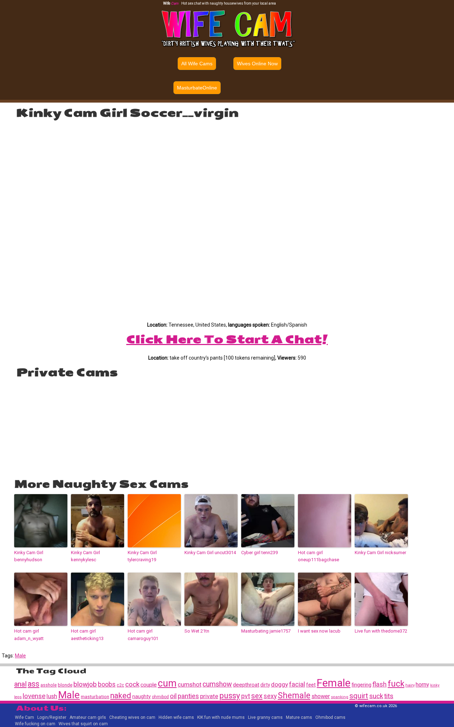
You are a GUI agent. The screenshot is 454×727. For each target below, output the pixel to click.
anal (20, 684)
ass (33, 683)
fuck (396, 684)
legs (18, 697)
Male (20, 655)
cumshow (217, 684)
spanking (339, 697)
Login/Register (51, 717)
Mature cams (299, 717)
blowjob (85, 684)
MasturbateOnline (197, 88)
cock (132, 684)
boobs (107, 684)
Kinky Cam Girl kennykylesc (85, 556)
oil (173, 696)
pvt (245, 696)
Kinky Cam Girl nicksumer (380, 552)
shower (320, 696)
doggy (279, 684)
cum (167, 683)
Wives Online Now (257, 63)
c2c (120, 685)
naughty (141, 696)
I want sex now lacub (319, 631)
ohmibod (160, 696)
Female (333, 683)
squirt (358, 696)
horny (422, 684)
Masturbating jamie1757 (265, 631)
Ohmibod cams (330, 717)
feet (311, 685)
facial (297, 684)
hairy (410, 685)
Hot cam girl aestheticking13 (87, 634)
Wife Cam (24, 717)
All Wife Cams (196, 63)
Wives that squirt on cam (83, 723)
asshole (48, 685)
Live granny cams (265, 717)
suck (376, 696)
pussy (229, 695)
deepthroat (246, 685)
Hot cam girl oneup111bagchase (318, 556)
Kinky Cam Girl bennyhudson (28, 556)
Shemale (294, 695)
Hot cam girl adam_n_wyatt (29, 634)
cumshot (189, 684)
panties (188, 696)
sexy (270, 696)
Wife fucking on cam (35, 723)
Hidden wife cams (176, 717)
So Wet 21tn (196, 631)
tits (388, 696)
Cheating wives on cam (132, 717)
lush (51, 696)
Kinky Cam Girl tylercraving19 (142, 556)
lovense (34, 696)
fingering (361, 685)
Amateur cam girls (88, 717)
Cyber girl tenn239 (259, 552)
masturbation (95, 696)
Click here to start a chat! (227, 339)
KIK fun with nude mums (221, 717)
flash (379, 684)
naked (120, 695)
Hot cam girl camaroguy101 (143, 634)
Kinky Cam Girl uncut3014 (210, 552)
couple (148, 685)
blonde (65, 685)
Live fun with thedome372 (381, 631)
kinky (434, 685)
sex (256, 696)
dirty (265, 685)
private (209, 696)
